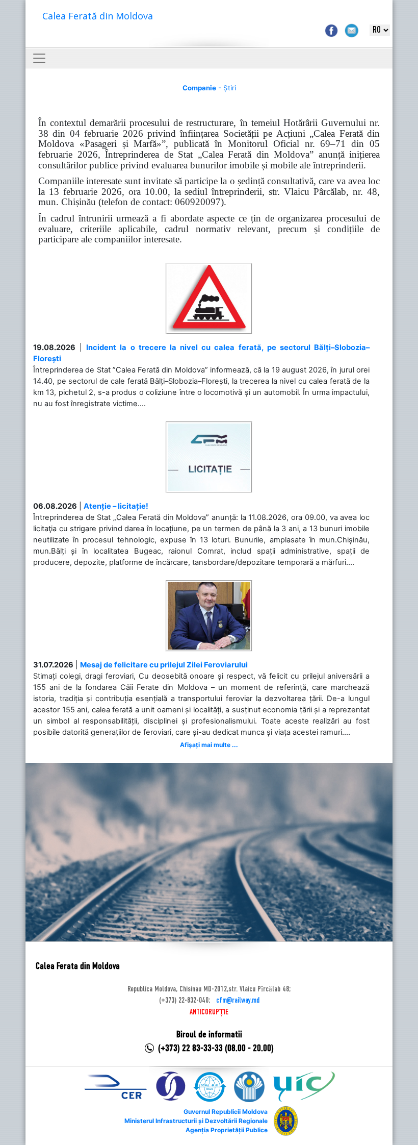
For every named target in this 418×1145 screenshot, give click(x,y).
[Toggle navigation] (39, 58)
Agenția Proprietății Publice (227, 1130)
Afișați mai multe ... (209, 745)
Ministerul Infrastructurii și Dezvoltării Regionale (196, 1121)
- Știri (209, 88)
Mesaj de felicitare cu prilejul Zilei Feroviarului (164, 664)
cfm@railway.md (237, 1000)
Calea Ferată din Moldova (97, 16)
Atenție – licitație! (116, 506)
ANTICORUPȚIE (209, 1012)
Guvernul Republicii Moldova (226, 1111)
